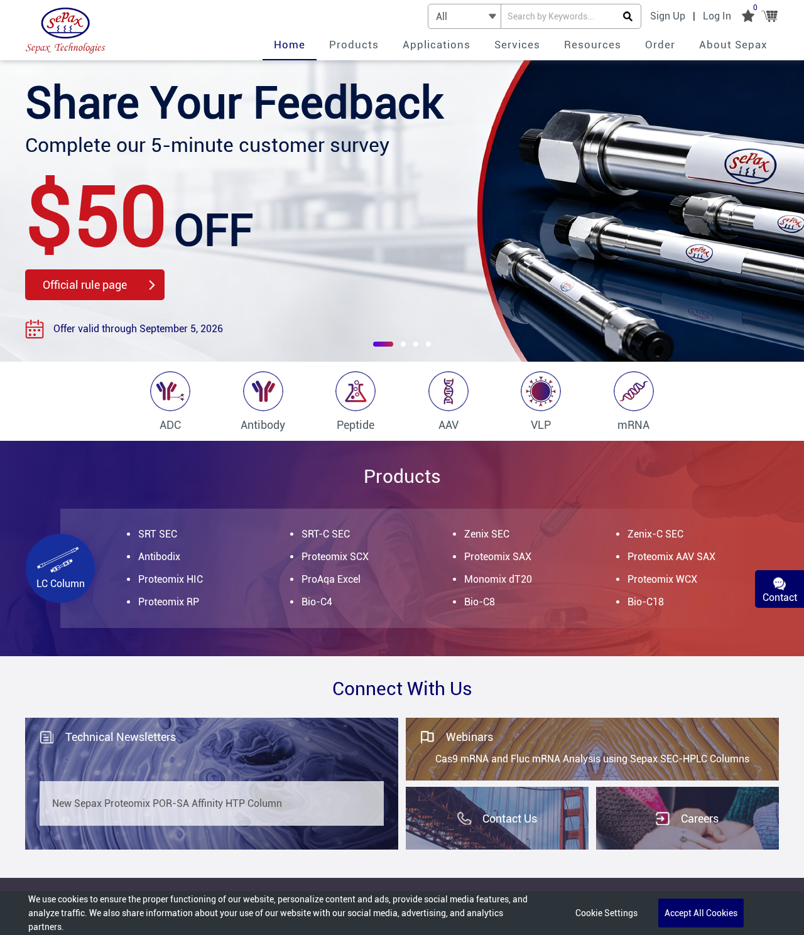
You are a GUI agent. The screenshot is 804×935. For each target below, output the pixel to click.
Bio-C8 (479, 602)
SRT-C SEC (326, 534)
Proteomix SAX (497, 557)
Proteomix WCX (662, 579)
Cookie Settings (606, 913)
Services (517, 44)
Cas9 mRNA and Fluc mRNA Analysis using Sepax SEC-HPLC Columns (592, 759)
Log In (717, 16)
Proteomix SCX (335, 557)
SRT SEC (157, 534)
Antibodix (159, 557)
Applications (436, 44)
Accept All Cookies (701, 913)
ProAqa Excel (331, 579)
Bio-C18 (645, 602)
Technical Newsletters (120, 736)
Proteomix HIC (170, 579)
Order (660, 44)
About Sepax (733, 44)
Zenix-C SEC (655, 534)
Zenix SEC (486, 534)
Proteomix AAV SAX (671, 557)
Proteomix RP (168, 602)
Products (354, 44)
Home (289, 44)
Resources (592, 44)
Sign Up (667, 16)
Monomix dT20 (498, 579)
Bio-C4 (317, 602)
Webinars (469, 736)
